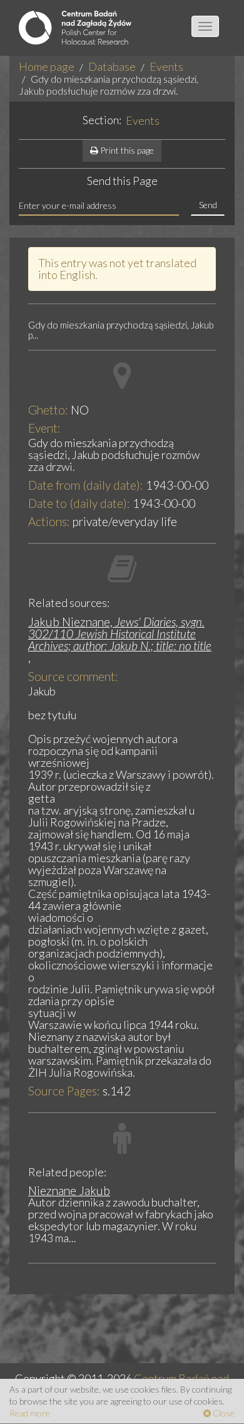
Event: (44, 428)
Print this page (126, 150)
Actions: (49, 521)
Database (112, 66)
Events (166, 66)
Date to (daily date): (79, 503)
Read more (29, 1413)
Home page (46, 66)
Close (223, 1413)
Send (208, 204)
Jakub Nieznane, (119, 633)
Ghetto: (48, 410)
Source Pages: (64, 1091)
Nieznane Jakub (69, 1190)
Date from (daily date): (85, 485)
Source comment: (73, 676)
